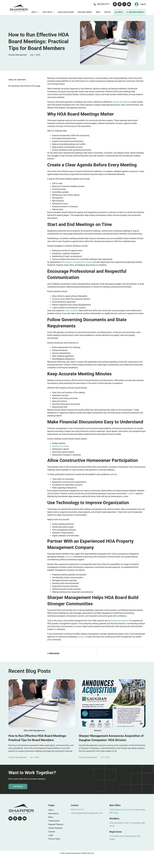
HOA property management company (76, 262)
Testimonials (53, 821)
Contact (107, 12)
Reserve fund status (60, 446)
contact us (82, 637)
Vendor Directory (55, 828)
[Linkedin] (120, 4)
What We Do (47, 12)
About (34, 12)
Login (50, 835)
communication (71, 310)
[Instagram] (124, 4)
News (98, 12)
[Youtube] (129, 4)
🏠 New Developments (135, 12)
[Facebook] (115, 4)
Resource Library (85, 12)
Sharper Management (122, 102)
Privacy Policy (54, 839)
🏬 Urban (118, 12)
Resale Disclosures (66, 12)
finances (68, 557)
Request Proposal (55, 824)
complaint (131, 493)
